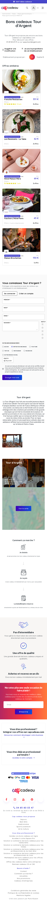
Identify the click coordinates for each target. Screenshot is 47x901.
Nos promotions (23, 878)
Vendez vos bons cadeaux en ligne (23, 836)
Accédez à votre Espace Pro (23, 838)
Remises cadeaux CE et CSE (23, 864)
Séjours (23, 819)
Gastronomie (6, 13)
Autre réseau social (11, 355)
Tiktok (6, 350)
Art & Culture (23, 829)
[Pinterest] (32, 799)
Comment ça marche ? (23, 874)
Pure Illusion (33, 899)
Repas (14, 13)
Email (5, 315)
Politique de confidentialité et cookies (23, 893)
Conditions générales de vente (23, 890)
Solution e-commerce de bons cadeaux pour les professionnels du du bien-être (23, 850)
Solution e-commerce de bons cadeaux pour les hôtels (23, 846)
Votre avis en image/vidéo (10, 343)
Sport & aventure (23, 826)
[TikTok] (40, 799)
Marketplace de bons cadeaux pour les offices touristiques (23, 858)
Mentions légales (23, 895)
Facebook (29, 350)
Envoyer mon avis (12, 377)
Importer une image (20, 346)
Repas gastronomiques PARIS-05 (12, 15)
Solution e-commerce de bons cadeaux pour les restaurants (23, 842)
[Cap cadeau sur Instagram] (15, 799)
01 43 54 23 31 (11, 42)
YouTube (34, 346)
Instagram (17, 350)
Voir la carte (23, 508)
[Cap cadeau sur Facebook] (6, 799)
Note (43, 321)
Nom (5, 307)
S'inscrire (23, 712)
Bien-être (23, 822)
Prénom (6, 299)
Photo (6, 358)
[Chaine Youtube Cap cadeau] (23, 799)
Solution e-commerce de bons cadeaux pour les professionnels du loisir (23, 854)
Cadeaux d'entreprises (23, 881)
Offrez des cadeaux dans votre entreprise (23, 862)
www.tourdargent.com (32, 42)
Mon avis (7, 322)
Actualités (23, 876)
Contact (23, 871)
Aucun (6, 346)
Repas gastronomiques (25, 13)
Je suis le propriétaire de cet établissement (33, 50)
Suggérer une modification (10, 50)
